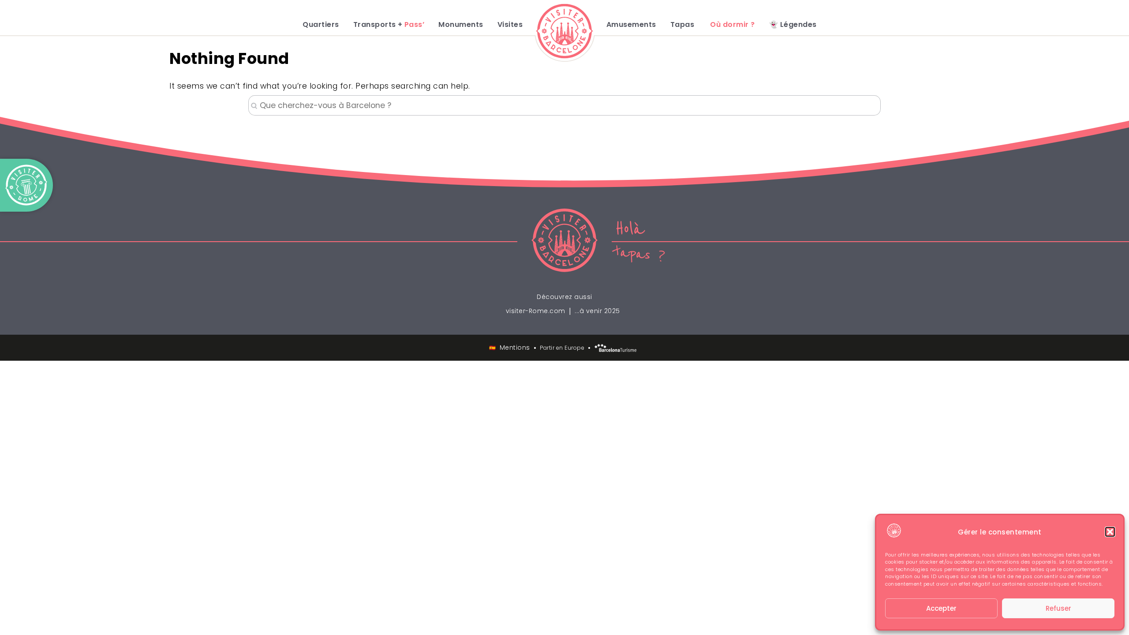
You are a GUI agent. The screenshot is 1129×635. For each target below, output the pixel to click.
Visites (510, 24)
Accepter (941, 608)
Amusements (631, 24)
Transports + (389, 24)
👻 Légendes (793, 24)
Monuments (460, 24)
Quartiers (321, 24)
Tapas (682, 24)
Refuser (1058, 608)
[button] (1110, 531)
